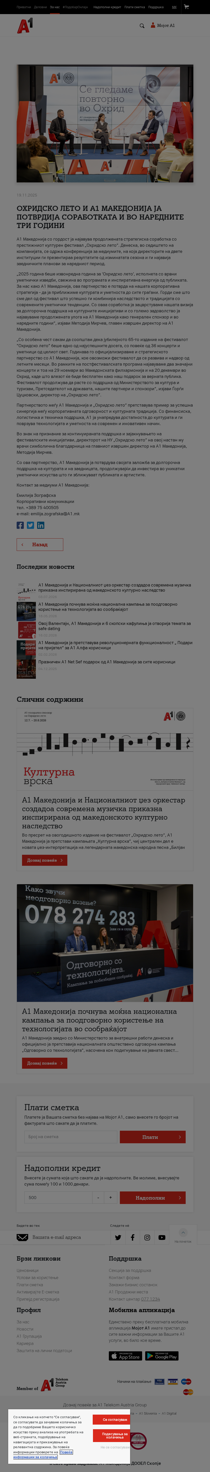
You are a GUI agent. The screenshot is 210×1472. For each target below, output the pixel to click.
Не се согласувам (115, 1447)
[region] (69, 1436)
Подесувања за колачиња (115, 1435)
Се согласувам (115, 1420)
